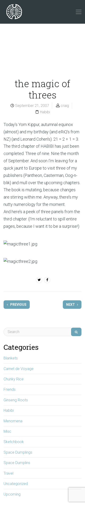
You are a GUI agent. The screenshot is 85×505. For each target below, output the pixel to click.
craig (65, 105)
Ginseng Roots (16, 400)
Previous (17, 304)
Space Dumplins (17, 462)
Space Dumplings (18, 452)
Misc (7, 431)
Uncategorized (16, 483)
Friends (10, 389)
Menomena (13, 421)
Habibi (45, 112)
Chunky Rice (14, 379)
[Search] (76, 332)
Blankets (11, 358)
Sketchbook (14, 442)
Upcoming (12, 494)
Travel (8, 473)
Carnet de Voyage (19, 369)
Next (71, 304)
